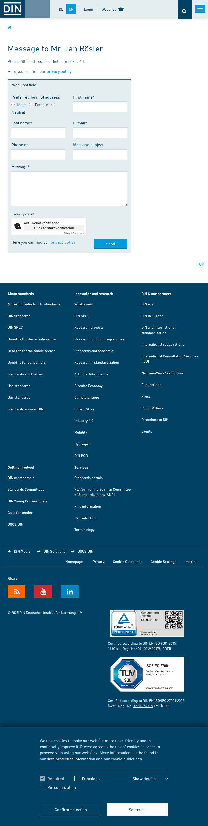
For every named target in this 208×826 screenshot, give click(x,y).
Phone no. (20, 144)
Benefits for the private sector (32, 339)
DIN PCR (81, 455)
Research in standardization (96, 362)
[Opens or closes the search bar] (185, 9)
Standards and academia (93, 350)
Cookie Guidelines (127, 561)
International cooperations (162, 344)
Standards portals (88, 477)
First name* (84, 97)
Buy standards (19, 397)
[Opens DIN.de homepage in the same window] (9, 27)
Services (81, 467)
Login (88, 9)
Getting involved (21, 467)
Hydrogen (82, 444)
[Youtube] (43, 591)
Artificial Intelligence (91, 374)
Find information (87, 506)
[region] (104, 767)
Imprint (191, 561)
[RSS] (16, 591)
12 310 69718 (143, 705)
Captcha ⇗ (74, 233)
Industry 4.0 (83, 420)
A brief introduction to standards (34, 304)
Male (21, 104)
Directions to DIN (155, 419)
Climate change (86, 397)
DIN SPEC (15, 327)
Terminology (84, 529)
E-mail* (80, 122)
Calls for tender (20, 512)
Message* (20, 166)
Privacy (99, 561)
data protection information (71, 758)
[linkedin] (70, 591)
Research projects (89, 327)
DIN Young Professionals (27, 501)
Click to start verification (54, 227)
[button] (150, 779)
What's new (83, 304)
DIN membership (21, 477)
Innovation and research (93, 293)
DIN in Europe (152, 315)
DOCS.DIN (15, 524)
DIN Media (22, 551)
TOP (200, 264)
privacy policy (59, 71)
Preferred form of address (35, 97)
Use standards (19, 385)
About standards (21, 293)
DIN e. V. (147, 304)
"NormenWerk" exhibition (162, 373)
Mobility (80, 432)
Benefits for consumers (27, 362)
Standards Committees (26, 489)
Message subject (88, 144)
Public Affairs (152, 408)
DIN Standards (19, 315)
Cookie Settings (163, 561)
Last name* (21, 122)
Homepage (74, 561)
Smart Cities (84, 409)
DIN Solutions (54, 551)
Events (146, 431)
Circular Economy (88, 385)
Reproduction (85, 518)
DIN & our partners (156, 293)
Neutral (18, 112)
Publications (151, 384)
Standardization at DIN (25, 409)
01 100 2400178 (149, 648)
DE (61, 9)
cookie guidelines (126, 758)
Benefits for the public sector (31, 350)
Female (41, 104)
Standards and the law (25, 374)
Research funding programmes (99, 339)
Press (146, 396)
